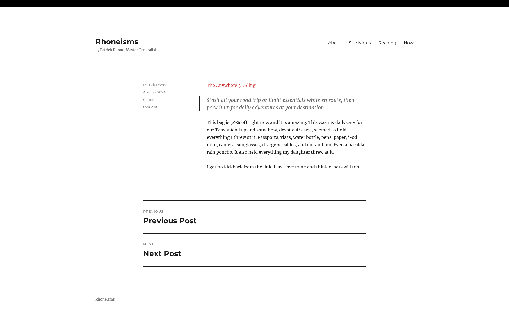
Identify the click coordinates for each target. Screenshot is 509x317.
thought (150, 107)
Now (409, 42)
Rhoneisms (116, 41)
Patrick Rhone (155, 85)
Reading (387, 42)
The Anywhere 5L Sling (231, 85)
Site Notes (360, 42)
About (334, 42)
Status (148, 99)
